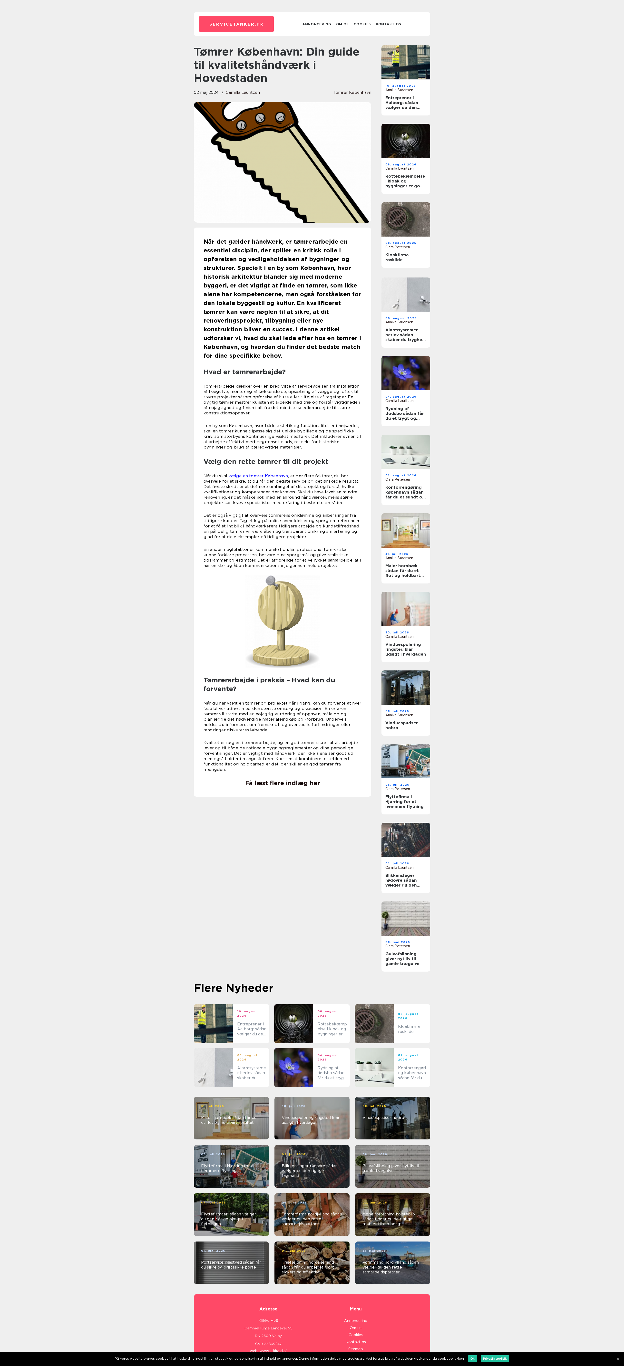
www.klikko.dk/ (273, 1351)
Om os (342, 24)
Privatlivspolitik (495, 1358)
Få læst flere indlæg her (282, 783)
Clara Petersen (397, 247)
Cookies (362, 24)
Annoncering (316, 24)
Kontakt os (388, 24)
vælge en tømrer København (258, 475)
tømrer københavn (352, 92)
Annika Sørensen (399, 90)
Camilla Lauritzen (243, 92)
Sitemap (355, 1349)
